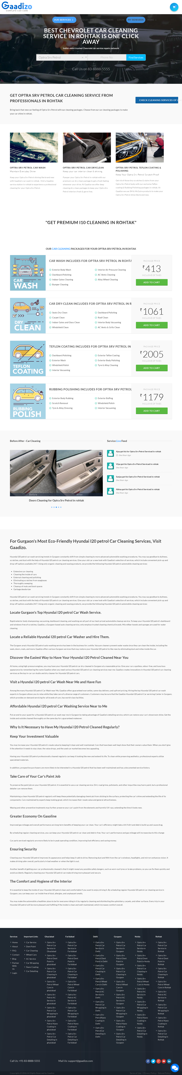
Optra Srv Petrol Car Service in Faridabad (72, 946)
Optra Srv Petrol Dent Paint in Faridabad (73, 960)
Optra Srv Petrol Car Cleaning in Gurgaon (121, 973)
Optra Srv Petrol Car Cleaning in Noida (142, 970)
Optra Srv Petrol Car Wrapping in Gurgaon (121, 1012)
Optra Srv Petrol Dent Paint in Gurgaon (121, 960)
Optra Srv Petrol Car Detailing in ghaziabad (52, 1038)
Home (15, 942)
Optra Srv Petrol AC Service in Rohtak (162, 996)
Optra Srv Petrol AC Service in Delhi (99, 993)
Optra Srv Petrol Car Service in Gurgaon (120, 946)
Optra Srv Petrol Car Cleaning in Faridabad (73, 973)
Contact (15, 954)
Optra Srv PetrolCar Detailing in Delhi (100, 1032)
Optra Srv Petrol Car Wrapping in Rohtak (163, 1009)
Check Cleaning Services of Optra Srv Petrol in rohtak (158, 100)
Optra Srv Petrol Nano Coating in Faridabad (73, 1025)
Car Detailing (32, 971)
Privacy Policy (149, 1073)
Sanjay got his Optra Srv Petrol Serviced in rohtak (138, 476)
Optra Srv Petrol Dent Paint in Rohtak (163, 960)
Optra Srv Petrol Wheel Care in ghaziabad (53, 986)
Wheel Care (31, 954)
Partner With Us (15, 966)
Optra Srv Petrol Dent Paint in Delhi (101, 958)
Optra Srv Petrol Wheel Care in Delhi (101, 981)
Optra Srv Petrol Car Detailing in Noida (142, 1032)
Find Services (136, 57)
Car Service (31, 942)
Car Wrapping (32, 963)
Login (14, 973)
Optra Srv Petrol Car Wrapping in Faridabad (73, 1012)
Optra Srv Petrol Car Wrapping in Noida (142, 1006)
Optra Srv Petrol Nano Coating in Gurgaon (121, 1025)
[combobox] (62, 57)
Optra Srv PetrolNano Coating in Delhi (100, 1019)
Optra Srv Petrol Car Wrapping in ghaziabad (52, 1012)
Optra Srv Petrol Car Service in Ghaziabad (51, 946)
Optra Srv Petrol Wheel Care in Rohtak (164, 984)
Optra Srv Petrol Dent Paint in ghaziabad (52, 960)
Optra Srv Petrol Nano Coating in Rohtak (163, 1022)
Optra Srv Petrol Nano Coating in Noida (142, 1019)
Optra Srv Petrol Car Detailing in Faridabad (73, 1038)
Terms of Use (135, 1073)
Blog (14, 959)
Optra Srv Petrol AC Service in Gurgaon (120, 999)
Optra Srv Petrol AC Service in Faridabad (72, 999)
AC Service (31, 959)
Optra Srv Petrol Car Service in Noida (141, 946)
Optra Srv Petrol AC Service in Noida (141, 993)
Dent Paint (31, 946)
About (15, 946)
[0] (174, 7)
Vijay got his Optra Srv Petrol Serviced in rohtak (137, 464)
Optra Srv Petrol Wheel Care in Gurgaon (122, 986)
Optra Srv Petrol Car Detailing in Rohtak (163, 1035)
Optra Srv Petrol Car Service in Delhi (100, 946)
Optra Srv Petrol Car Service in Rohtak (162, 946)
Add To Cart (151, 282)
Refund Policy (164, 1073)
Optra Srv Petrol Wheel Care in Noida (143, 981)
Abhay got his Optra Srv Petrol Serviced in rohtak (138, 489)
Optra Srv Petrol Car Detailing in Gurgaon (121, 1038)
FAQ (14, 950)
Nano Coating (32, 967)
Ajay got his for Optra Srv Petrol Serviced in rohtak (138, 451)
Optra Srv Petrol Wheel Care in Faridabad (73, 986)
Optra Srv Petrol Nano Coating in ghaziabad (52, 1025)
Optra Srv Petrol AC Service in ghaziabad (51, 999)
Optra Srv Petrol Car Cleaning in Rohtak (163, 973)
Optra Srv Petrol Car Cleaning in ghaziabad (52, 973)
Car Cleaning (32, 950)
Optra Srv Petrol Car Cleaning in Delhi (100, 970)
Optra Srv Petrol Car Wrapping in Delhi (100, 1006)
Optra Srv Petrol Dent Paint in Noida (143, 958)
